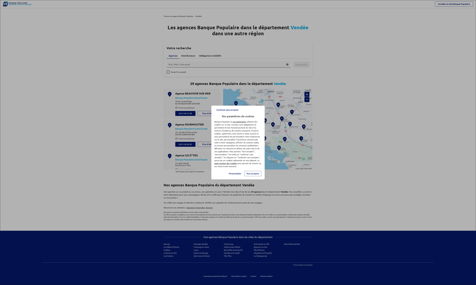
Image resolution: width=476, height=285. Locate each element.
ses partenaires (239, 122)
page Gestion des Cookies (225, 163)
